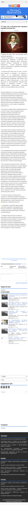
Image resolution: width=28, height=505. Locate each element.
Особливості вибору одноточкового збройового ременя (14, 462)
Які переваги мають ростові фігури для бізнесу (13, 439)
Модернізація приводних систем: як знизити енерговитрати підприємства (18, 330)
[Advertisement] (14, 243)
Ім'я (2, 266)
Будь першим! (17, 264)
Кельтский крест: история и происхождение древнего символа (18, 312)
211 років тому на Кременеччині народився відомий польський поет (14, 27)
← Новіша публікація (6, 259)
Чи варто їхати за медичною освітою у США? (12, 465)
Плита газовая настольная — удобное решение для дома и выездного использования (14, 468)
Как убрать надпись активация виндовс (11, 495)
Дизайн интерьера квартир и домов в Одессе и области (18, 338)
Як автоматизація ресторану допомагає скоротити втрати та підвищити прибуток (18, 321)
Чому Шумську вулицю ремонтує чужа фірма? (13, 474)
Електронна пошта (12, 267)
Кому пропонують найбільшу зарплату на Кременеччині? (14, 471)
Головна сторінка (14, 259)
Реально (16, 30)
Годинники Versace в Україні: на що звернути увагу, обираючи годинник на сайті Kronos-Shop (18, 304)
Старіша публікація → (21, 259)
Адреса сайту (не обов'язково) (22, 267)
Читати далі (17, 300)
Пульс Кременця (16, 499)
